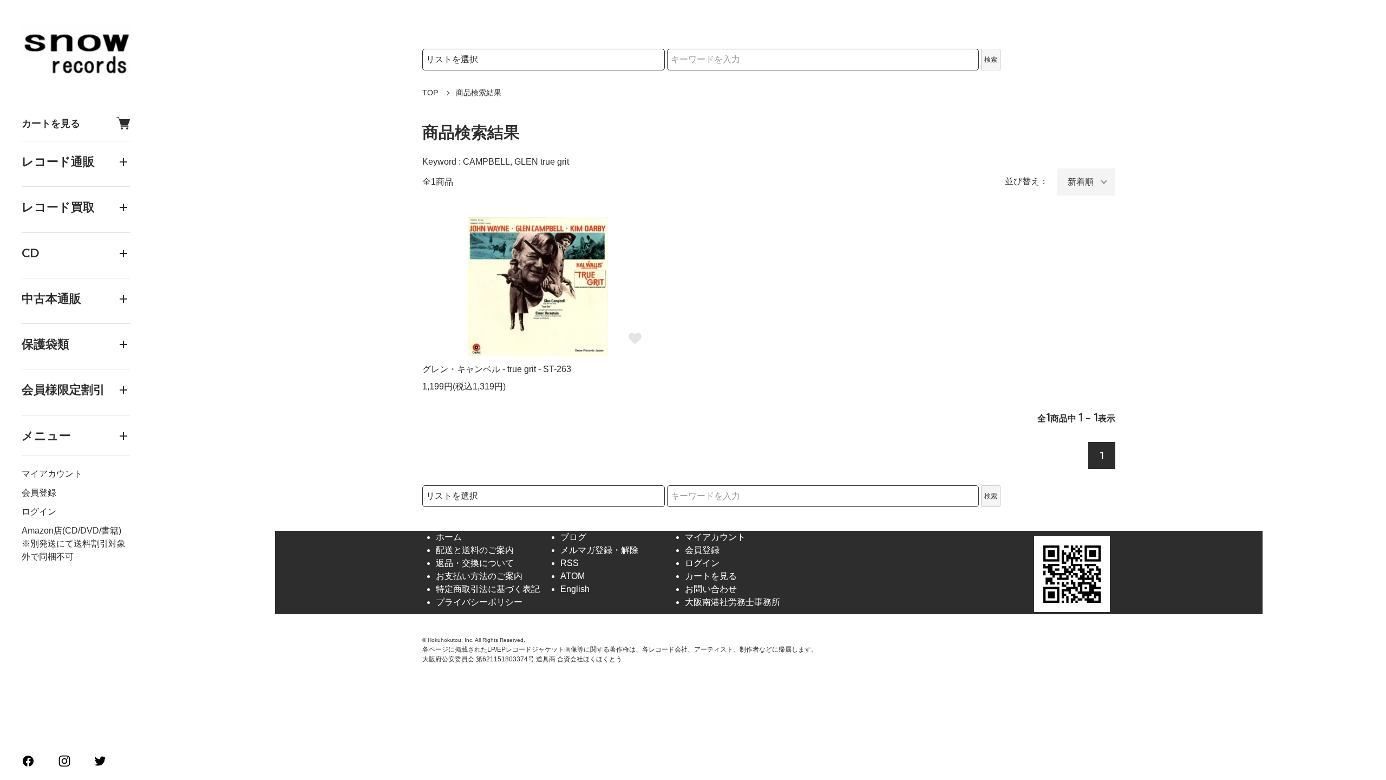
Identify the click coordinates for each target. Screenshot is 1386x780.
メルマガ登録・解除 (599, 550)
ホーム (449, 537)
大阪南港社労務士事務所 (732, 602)
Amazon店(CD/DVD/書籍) (71, 530)
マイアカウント (52, 473)
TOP (430, 92)
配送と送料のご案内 (475, 550)
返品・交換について (475, 563)
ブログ (573, 537)
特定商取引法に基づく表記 (488, 589)
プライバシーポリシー (479, 602)
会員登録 (39, 492)
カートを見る (51, 123)
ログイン (39, 511)
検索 (990, 59)
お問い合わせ (711, 589)
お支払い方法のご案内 (479, 576)
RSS (569, 563)
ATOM (572, 576)
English (575, 589)
